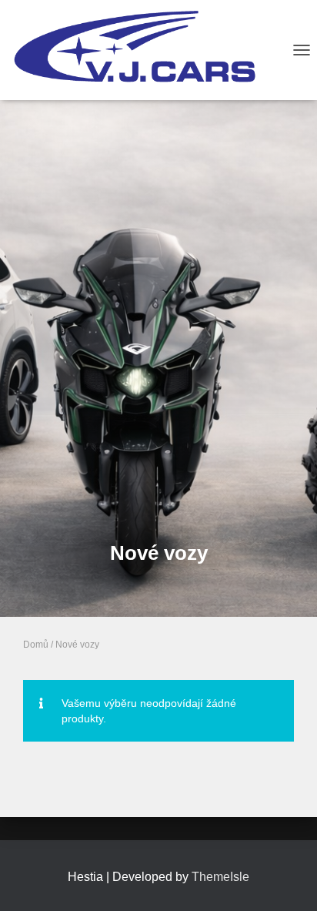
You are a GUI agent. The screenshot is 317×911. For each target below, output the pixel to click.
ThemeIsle (220, 876)
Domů (35, 644)
